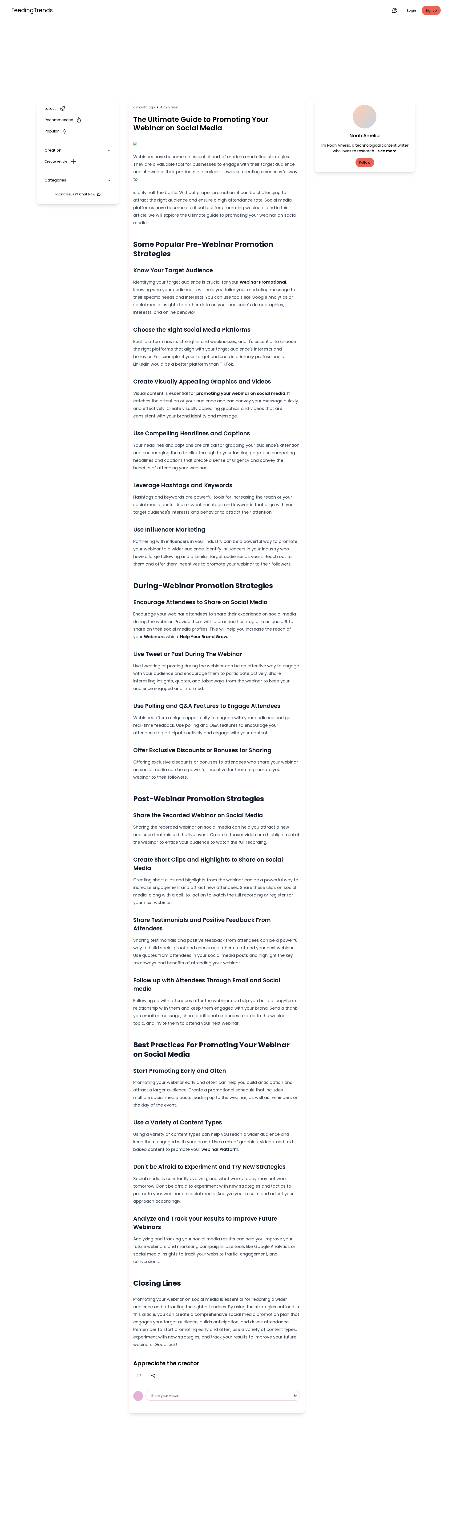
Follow (364, 162)
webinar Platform (220, 1149)
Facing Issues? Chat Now (75, 194)
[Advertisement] (226, 59)
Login (411, 10)
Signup (431, 10)
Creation (52, 150)
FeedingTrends (32, 10)
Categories (55, 180)
